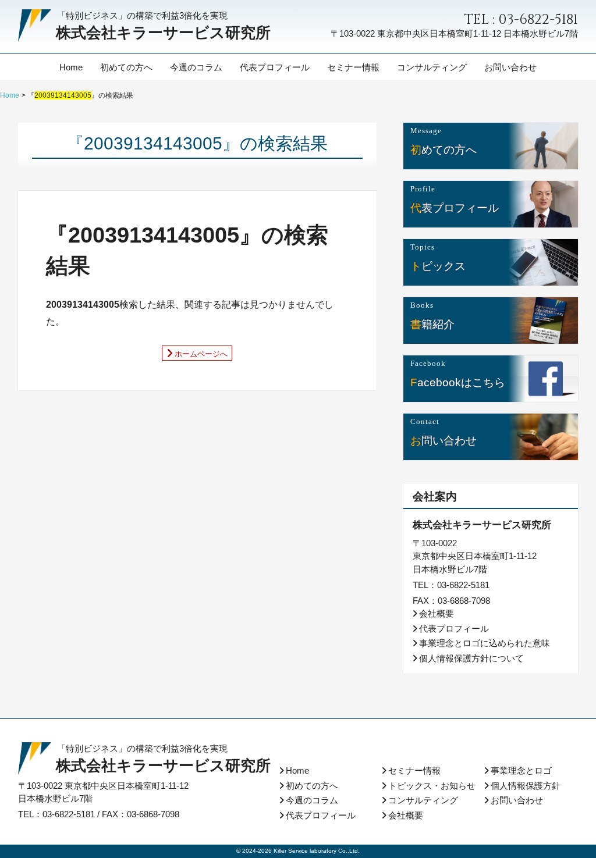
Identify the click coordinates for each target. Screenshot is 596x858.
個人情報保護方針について (471, 658)
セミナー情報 (353, 67)
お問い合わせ (510, 67)
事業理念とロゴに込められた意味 (484, 643)
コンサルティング (432, 67)
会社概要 (436, 613)
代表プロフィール (275, 67)
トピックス (438, 265)
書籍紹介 (432, 324)
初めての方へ (126, 67)
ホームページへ (201, 353)
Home (71, 67)
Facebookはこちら (457, 382)
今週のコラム (196, 67)
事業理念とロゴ (521, 770)
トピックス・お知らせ (432, 786)
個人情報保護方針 (525, 786)
